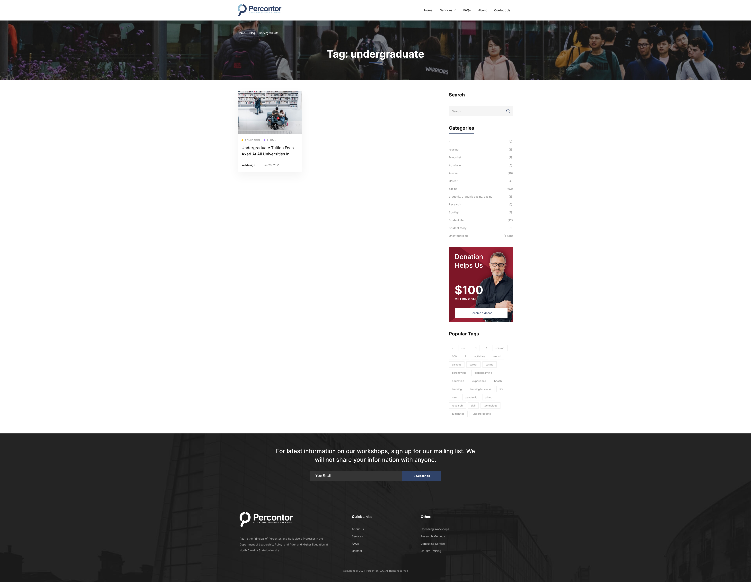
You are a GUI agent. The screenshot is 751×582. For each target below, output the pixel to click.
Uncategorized (481, 235)
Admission (480, 165)
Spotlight (480, 212)
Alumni (481, 173)
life (501, 389)
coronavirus (459, 372)
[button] (481, 313)
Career (480, 181)
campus (456, 364)
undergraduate (482, 413)
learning (457, 389)
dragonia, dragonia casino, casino (480, 196)
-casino (480, 149)
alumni (497, 356)
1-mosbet (480, 157)
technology (490, 405)
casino (481, 188)
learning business (480, 389)
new (454, 397)
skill (473, 405)
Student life (481, 220)
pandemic (471, 397)
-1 (480, 141)
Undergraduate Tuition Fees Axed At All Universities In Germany (268, 154)
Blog (252, 33)
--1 (475, 348)
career (473, 364)
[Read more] (270, 94)
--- (463, 348)
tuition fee (458, 413)
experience (479, 380)
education (458, 380)
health (498, 380)
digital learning (483, 372)
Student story (480, 228)
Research (480, 204)
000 (454, 356)
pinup (488, 397)
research (457, 405)
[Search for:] (481, 111)
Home (241, 33)
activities (479, 356)
